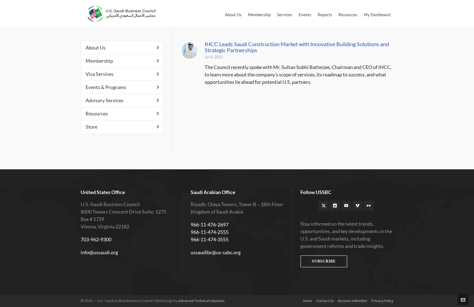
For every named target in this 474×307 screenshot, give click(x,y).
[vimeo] (357, 206)
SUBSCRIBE (324, 261)
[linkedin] (335, 206)
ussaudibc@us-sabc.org (216, 252)
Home (307, 301)
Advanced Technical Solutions (201, 301)
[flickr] (369, 206)
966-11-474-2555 (209, 232)
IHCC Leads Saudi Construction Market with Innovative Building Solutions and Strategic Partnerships (297, 47)
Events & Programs (106, 87)
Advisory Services (104, 100)
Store (91, 127)
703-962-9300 (96, 239)
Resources (97, 113)
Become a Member (352, 301)
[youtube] (346, 206)
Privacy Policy (382, 301)
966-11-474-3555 (209, 239)
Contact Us (325, 301)
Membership (99, 61)
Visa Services (100, 74)
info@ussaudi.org (99, 252)
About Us (96, 48)
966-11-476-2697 (209, 225)
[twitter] (324, 206)
